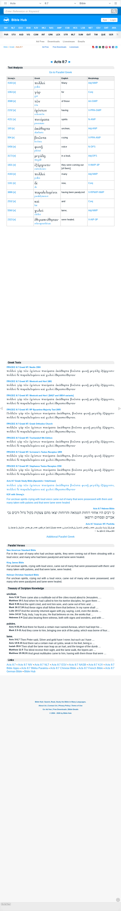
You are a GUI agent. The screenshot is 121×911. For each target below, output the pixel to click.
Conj (90, 92)
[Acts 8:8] (117, 415)
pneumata (39, 123)
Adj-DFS (92, 155)
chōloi (38, 214)
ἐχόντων (35, 485)
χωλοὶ (50, 489)
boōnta (38, 141)
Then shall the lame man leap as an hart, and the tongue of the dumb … (55, 646)
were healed (63, 502)
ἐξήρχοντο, (107, 485)
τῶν (25, 485)
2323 (10, 219)
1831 (10, 164)
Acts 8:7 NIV (25, 664)
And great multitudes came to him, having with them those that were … (57, 653)
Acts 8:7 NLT (42, 664)
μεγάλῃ (94, 485)
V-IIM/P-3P (94, 164)
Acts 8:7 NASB (77, 664)
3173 (10, 155)
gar (36, 96)
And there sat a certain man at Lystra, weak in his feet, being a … (52, 643)
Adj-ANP (92, 128)
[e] (14, 83)
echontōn (39, 114)
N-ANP (92, 119)
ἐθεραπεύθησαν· (65, 489)
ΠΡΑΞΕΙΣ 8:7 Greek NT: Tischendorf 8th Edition (29, 438)
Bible (6, 47)
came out (58, 499)
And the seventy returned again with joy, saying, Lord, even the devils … (55, 611)
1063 (10, 92)
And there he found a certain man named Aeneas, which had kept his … (55, 627)
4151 (10, 119)
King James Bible (15, 562)
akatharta (39, 132)
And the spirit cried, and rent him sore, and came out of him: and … (51, 604)
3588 (10, 101)
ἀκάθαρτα (62, 485)
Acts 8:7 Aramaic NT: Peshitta (100, 524)
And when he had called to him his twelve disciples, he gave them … (54, 600)
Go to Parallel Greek (60, 72)
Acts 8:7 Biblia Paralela (34, 668)
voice (49, 499)
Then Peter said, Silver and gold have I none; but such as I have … (52, 639)
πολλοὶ (11, 485)
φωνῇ (85, 485)
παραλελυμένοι (30, 489)
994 (9, 137)
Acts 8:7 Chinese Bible (63, 668)
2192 (10, 110)
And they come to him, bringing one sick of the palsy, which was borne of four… (59, 630)
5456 (10, 146)
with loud (40, 499)
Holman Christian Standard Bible (23, 575)
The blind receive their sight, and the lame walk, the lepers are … (52, 650)
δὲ (18, 489)
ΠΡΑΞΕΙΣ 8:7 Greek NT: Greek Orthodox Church (30, 424)
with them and (104, 499)
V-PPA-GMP (94, 110)
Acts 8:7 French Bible (90, 668)
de (36, 187)
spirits (24, 499)
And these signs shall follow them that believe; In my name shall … (53, 607)
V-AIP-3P (93, 219)
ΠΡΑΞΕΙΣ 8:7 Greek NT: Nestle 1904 (23, 367)
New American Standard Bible (21, 550)
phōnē (38, 150)
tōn (36, 105)
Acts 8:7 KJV (95, 664)
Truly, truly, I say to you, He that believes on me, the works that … (51, 614)
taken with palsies (23, 502)
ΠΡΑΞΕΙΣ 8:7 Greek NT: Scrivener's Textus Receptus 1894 (34, 452)
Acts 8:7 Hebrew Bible (103, 508)
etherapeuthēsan (43, 223)
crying (31, 499)
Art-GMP (93, 101)
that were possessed (84, 499)
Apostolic (38, 481)
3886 (10, 192)
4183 (10, 83)
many (10, 502)
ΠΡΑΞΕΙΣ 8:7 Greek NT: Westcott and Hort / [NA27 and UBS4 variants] (40, 395)
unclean (15, 499)
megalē (38, 159)
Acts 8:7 (11, 664)
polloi (37, 86)
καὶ (43, 489)
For (8, 499)
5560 (10, 210)
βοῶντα (75, 485)
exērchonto (40, 168)
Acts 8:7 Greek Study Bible (20, 481)
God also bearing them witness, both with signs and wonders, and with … (56, 617)
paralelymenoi (41, 196)
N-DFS (91, 146)
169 (9, 128)
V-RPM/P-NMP (96, 192)
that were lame (47, 502)
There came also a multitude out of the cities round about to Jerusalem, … (55, 597)
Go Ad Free (6, 904)
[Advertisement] (60, 292)
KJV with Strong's (15, 494)
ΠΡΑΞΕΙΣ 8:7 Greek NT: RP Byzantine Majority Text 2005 (34, 409)
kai (36, 205)
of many (67, 499)
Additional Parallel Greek (60, 536)
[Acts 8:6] (4, 415)
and (36, 502)
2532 (10, 201)
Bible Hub (29, 671)
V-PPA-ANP (94, 137)
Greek (11, 47)
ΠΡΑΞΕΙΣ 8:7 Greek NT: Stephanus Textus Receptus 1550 (34, 466)
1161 (10, 183)
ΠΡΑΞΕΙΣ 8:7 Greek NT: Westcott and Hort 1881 (29, 381)
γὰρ (19, 485)
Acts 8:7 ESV (59, 664)
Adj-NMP (93, 83)
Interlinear (50, 481)
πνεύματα (48, 485)
